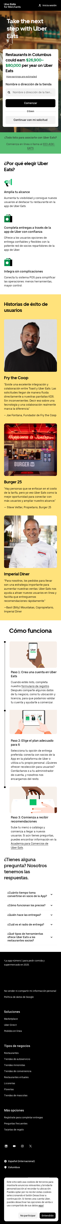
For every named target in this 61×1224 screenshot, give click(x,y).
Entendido (48, 1215)
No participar (28, 1215)
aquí (41, 1205)
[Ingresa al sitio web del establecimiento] (12, 5)
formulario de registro (35, 686)
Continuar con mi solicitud (30, 120)
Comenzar (30, 103)
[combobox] (12, 92)
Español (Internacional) (21, 1161)
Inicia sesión (50, 5)
